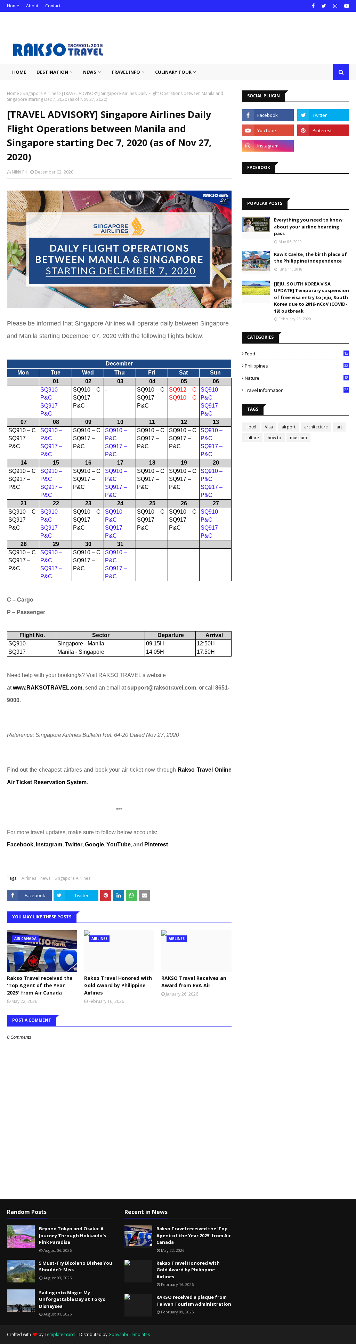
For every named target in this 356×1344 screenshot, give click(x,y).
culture (252, 438)
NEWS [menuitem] (89, 72)
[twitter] (324, 6)
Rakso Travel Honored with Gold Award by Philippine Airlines (118, 985)
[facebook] (313, 6)
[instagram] (335, 6)
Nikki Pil (19, 172)
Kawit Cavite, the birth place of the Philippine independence (310, 257)
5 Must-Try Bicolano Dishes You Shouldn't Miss (75, 1266)
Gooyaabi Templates (129, 1334)
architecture (316, 427)
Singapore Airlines (40, 93)
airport (289, 427)
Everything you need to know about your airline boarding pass (308, 226)
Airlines (29, 878)
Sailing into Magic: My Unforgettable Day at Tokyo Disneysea (72, 1299)
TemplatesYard (59, 1334)
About (32, 6)
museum (298, 438)
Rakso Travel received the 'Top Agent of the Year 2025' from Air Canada (40, 985)
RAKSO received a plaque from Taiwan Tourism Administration (193, 1300)
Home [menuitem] (19, 72)
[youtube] (345, 6)
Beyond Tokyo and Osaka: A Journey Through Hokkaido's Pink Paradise (72, 1235)
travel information (296, 390)
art (339, 427)
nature (296, 378)
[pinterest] (323, 130)
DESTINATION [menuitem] (52, 72)
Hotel (250, 427)
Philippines (296, 366)
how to (274, 438)
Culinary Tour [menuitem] (173, 72)
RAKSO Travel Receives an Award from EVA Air (193, 982)
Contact (52, 6)
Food (296, 354)
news (45, 878)
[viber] (323, 146)
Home (13, 6)
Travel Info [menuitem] (125, 72)
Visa (269, 427)
